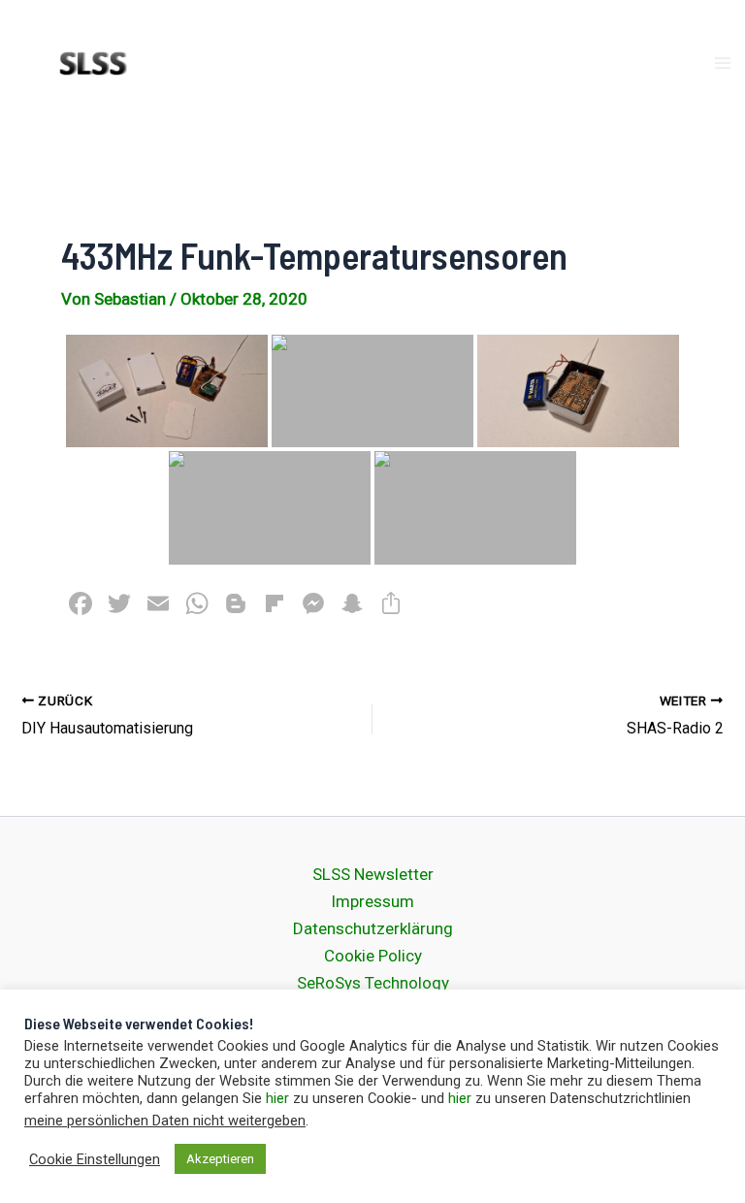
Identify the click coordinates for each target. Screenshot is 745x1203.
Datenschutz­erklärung (373, 928)
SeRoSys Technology (373, 982)
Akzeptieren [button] (220, 1159)
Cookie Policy (373, 955)
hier (277, 1098)
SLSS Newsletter (373, 874)
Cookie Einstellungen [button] (94, 1159)
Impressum (372, 901)
